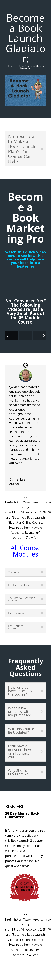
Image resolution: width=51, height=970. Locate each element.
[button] (25, 470)
